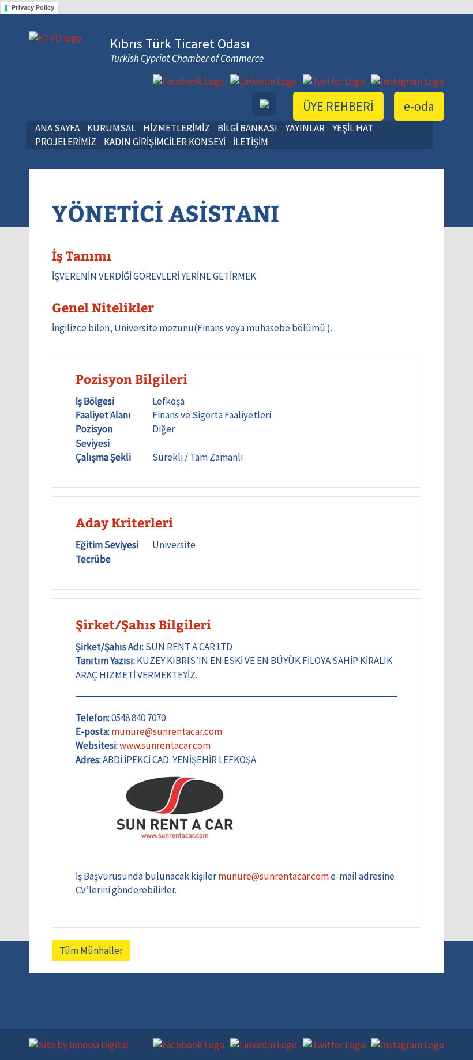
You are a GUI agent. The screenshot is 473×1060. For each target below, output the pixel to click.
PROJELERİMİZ (65, 141)
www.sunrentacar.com (165, 745)
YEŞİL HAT (352, 128)
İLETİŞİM (250, 141)
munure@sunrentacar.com (166, 731)
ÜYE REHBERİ (338, 106)
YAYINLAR (305, 128)
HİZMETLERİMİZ (176, 128)
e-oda (419, 106)
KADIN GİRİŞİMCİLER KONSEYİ (165, 141)
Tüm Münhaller (91, 950)
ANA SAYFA (57, 128)
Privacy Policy (33, 7)
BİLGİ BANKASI (247, 128)
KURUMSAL (111, 128)
